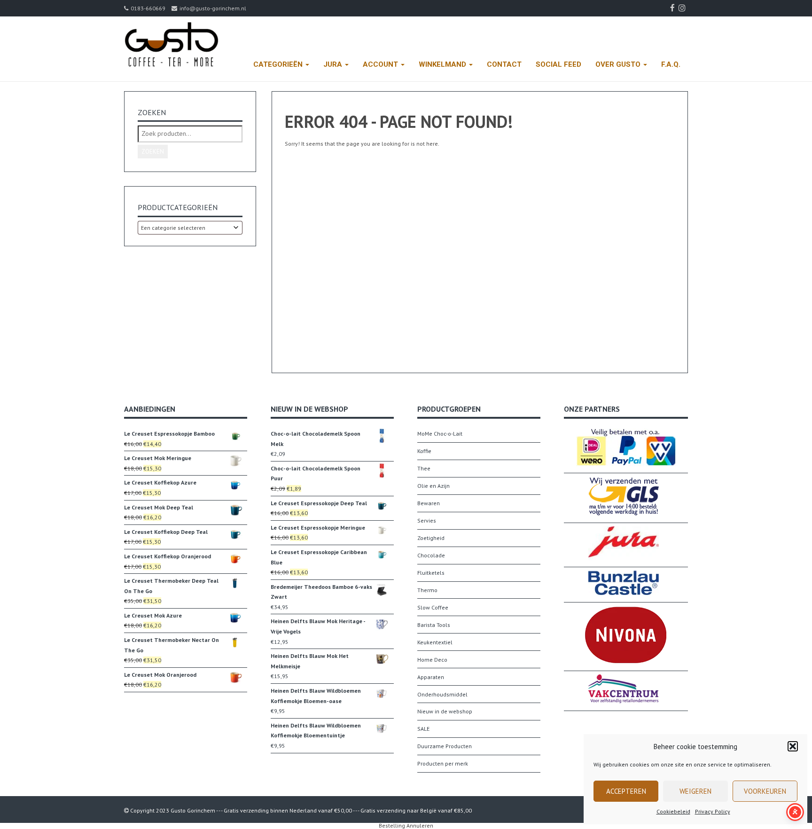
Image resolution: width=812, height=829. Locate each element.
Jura (333, 64)
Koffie (424, 450)
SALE (423, 728)
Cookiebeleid (673, 811)
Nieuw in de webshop (444, 711)
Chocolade (431, 555)
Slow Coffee (432, 607)
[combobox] (190, 228)
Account (381, 64)
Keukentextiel (435, 642)
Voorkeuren (765, 791)
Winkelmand (443, 64)
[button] (792, 746)
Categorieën (278, 64)
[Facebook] (673, 8)
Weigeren (695, 791)
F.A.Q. (670, 64)
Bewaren (428, 503)
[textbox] (190, 227)
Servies (426, 520)
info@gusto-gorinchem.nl (213, 8)
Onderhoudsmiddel (442, 694)
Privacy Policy (712, 811)
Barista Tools (433, 624)
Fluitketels (431, 572)
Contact (504, 64)
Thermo (427, 590)
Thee (423, 468)
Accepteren (626, 791)
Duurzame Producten (444, 746)
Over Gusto (618, 64)
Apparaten (430, 676)
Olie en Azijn (433, 485)
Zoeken (152, 152)
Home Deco (432, 659)
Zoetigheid (431, 537)
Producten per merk (442, 763)
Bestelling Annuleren (406, 825)
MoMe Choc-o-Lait (439, 433)
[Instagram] (683, 8)
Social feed (558, 64)
